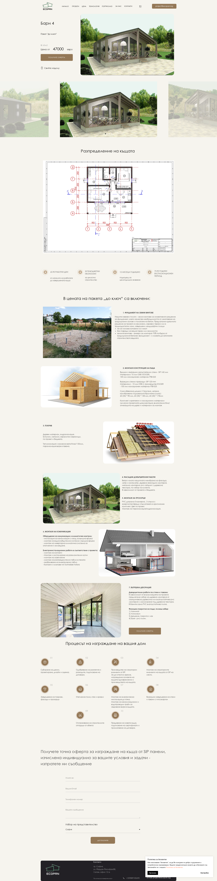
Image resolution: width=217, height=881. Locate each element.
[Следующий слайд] (213, 109)
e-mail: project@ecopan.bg (159, 877)
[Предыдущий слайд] (4, 109)
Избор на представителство (82, 824)
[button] (57, 57)
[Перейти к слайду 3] (109, 133)
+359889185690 (133, 878)
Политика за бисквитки (174, 867)
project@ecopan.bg (164, 6)
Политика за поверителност (102, 878)
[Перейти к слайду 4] (111, 133)
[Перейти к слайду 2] (107, 133)
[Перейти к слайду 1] (105, 133)
